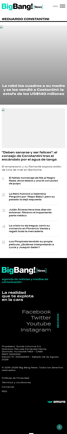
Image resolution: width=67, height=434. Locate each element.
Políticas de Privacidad (15, 378)
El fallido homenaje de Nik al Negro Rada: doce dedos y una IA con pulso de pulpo (33, 180)
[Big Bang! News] (22, 7)
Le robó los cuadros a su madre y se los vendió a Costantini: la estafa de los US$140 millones (33, 89)
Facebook (36, 311)
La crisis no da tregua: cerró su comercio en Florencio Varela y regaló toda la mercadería (29, 228)
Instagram (36, 329)
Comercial (8, 387)
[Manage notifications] (59, 427)
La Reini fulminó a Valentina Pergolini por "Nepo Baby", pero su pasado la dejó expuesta (32, 196)
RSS (4, 391)
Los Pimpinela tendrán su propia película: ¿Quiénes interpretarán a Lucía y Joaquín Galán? (31, 244)
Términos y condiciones (16, 382)
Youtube (38, 323)
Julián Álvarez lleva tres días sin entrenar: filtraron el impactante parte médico (30, 212)
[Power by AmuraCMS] (56, 402)
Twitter (41, 317)
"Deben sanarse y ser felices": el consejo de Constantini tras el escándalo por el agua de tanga (29, 156)
